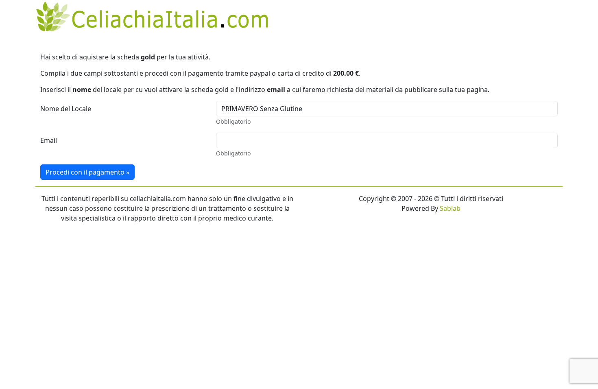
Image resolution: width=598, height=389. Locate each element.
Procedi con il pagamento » (87, 172)
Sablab (450, 208)
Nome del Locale (65, 108)
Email (48, 140)
